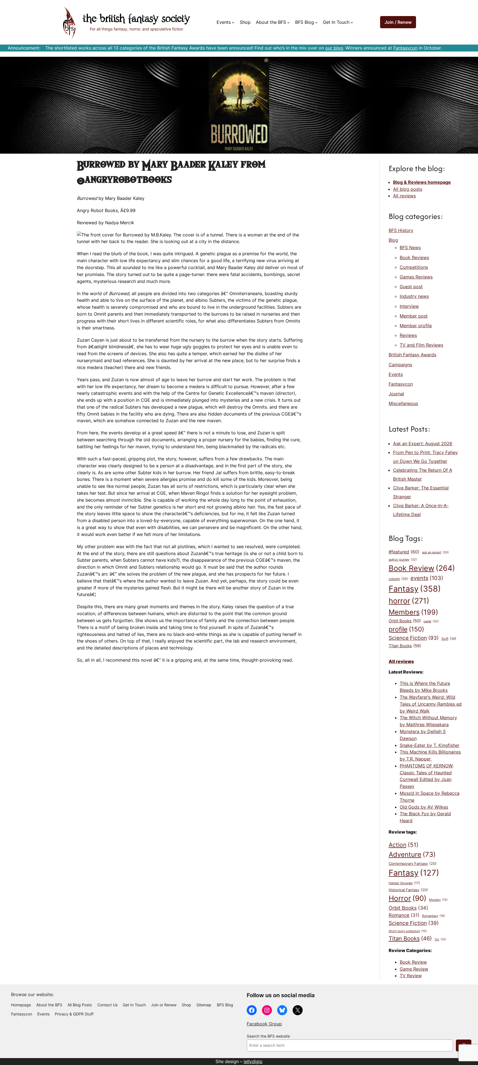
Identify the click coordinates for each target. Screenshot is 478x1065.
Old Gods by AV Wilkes (424, 807)
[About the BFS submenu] (288, 22)
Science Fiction (414, 638)
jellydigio (253, 1061)
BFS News (410, 247)
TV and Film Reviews (421, 345)
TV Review (411, 975)
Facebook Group (264, 1024)
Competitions (414, 267)
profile (406, 629)
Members (413, 612)
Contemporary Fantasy (413, 863)
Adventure (412, 854)
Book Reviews (414, 257)
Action (404, 844)
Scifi (448, 638)
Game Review (414, 969)
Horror (407, 898)
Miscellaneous (403, 403)
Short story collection (408, 931)
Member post (414, 316)
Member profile (416, 325)
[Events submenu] (233, 22)
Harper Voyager (404, 883)
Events (396, 374)
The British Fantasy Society (136, 19)
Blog (393, 240)
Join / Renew (398, 22)
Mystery (438, 900)
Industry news (414, 296)
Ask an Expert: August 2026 (422, 443)
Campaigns (400, 364)
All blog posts (407, 189)
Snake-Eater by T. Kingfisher (429, 745)
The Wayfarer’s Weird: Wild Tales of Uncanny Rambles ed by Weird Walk (431, 704)
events (427, 578)
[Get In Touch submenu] (351, 22)
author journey (403, 559)
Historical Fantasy (408, 890)
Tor (440, 939)
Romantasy (433, 916)
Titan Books (405, 645)
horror (409, 600)
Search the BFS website (268, 1036)
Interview (409, 306)
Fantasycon (405, 48)
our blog (334, 48)
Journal (396, 393)
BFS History (401, 230)
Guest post (411, 286)
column (398, 579)
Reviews (408, 335)
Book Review (422, 568)
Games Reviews (416, 277)
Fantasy (415, 589)
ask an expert (435, 552)
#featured (404, 552)
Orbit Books (405, 620)
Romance (404, 915)
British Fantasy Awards (412, 354)
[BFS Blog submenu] (316, 22)
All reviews (404, 195)
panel (431, 621)
